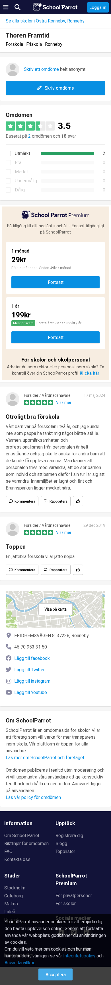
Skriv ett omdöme (41, 69)
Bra (18, 162)
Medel (21, 171)
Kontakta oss (17, 859)
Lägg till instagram (32, 681)
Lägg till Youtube (30, 692)
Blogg (61, 843)
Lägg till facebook (32, 658)
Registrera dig (69, 835)
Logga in (97, 7)
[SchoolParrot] (55, 7)
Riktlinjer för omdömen (26, 843)
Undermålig (26, 180)
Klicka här (89, 373)
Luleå (9, 911)
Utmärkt (22, 153)
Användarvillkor (19, 962)
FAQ (8, 851)
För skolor (66, 903)
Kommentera (25, 501)
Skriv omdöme (59, 88)
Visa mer (63, 403)
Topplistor (65, 851)
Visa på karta (55, 609)
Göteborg (13, 896)
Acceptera (56, 974)
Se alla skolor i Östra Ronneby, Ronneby (45, 21)
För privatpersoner (74, 895)
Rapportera (58, 501)
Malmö (11, 904)
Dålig (20, 190)
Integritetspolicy (79, 956)
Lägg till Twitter (29, 669)
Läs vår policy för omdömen (33, 797)
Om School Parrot (21, 835)
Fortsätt (55, 282)
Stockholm (14, 888)
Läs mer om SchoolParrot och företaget (45, 757)
